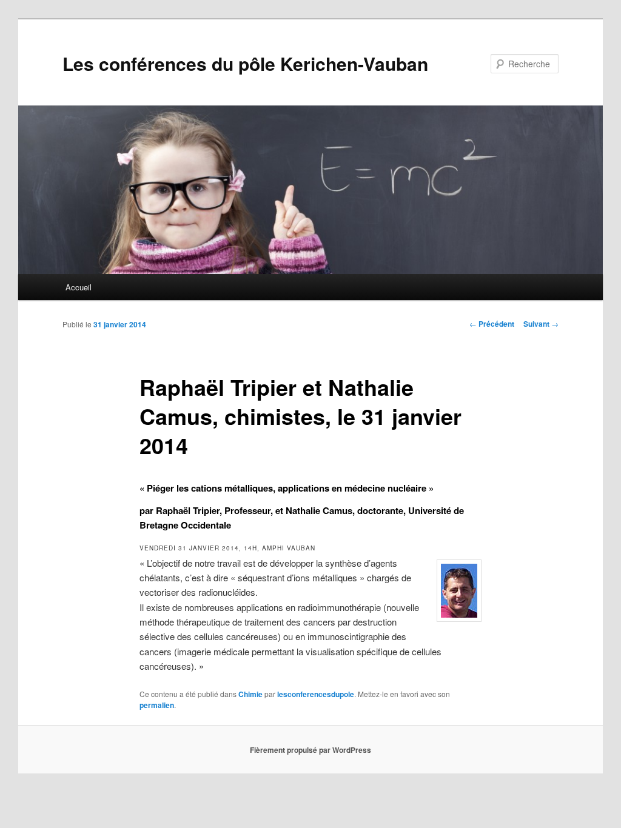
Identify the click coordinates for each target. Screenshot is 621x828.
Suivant (541, 323)
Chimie (250, 694)
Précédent (491, 323)
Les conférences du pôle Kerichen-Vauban (245, 63)
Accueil (78, 287)
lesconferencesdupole (315, 694)
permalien (156, 704)
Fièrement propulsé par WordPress (310, 749)
